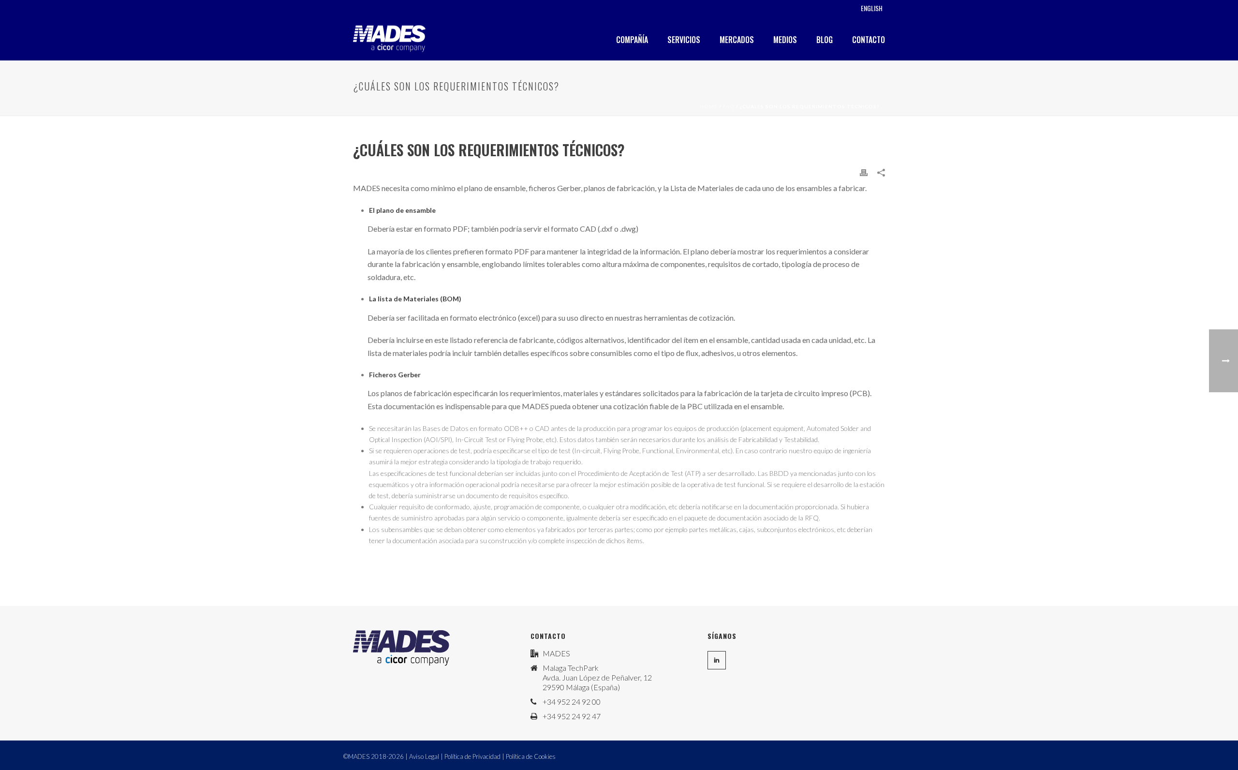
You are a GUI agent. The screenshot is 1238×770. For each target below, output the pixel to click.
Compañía (632, 39)
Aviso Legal (424, 756)
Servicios (683, 39)
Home (709, 106)
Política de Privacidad (472, 756)
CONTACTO (868, 39)
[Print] (864, 171)
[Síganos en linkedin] (716, 660)
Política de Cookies (531, 756)
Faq (729, 106)
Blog (824, 39)
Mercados (737, 39)
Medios (785, 39)
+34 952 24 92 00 (572, 701)
